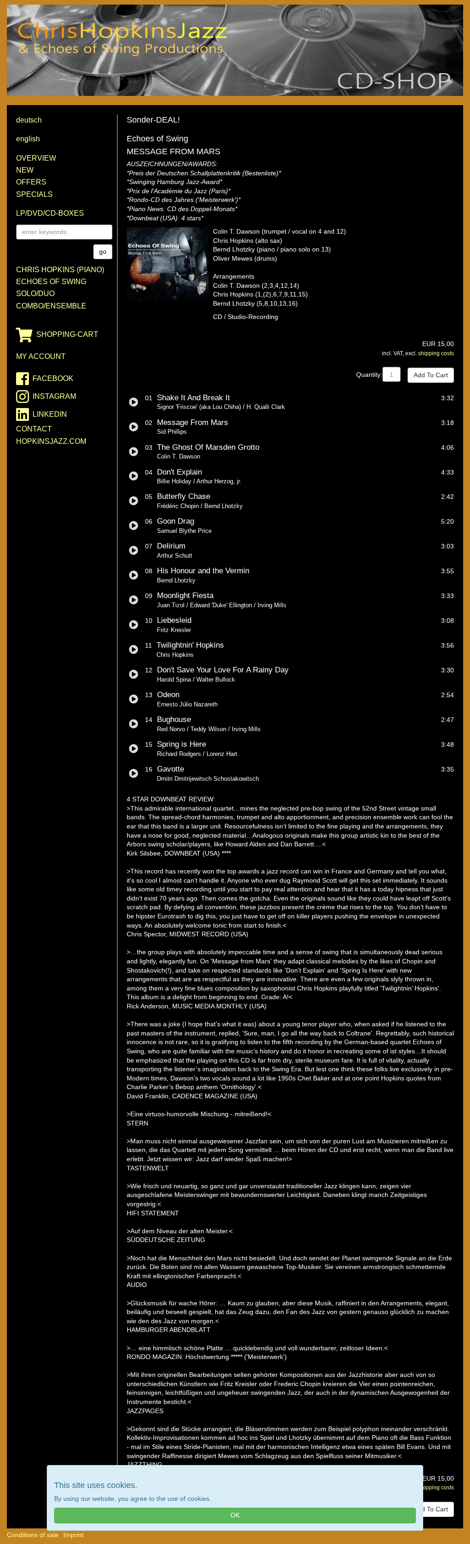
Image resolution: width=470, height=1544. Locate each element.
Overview (36, 158)
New (25, 170)
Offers (31, 182)
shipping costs (436, 353)
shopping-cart (67, 334)
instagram (54, 396)
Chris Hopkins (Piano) (60, 270)
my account (41, 356)
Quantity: (369, 374)
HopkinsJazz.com (51, 441)
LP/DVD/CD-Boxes (50, 213)
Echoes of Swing (51, 281)
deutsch (29, 120)
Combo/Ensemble (51, 306)
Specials (34, 194)
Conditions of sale (33, 1534)
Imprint (73, 1534)
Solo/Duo (35, 293)
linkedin (50, 414)
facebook (53, 378)
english (28, 139)
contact (34, 429)
